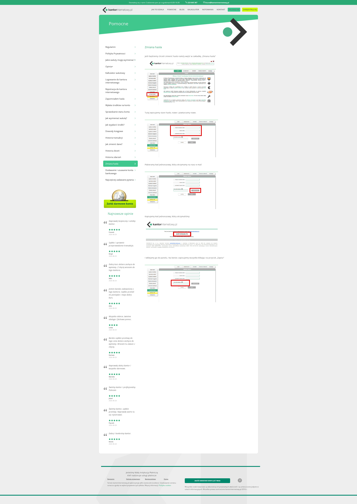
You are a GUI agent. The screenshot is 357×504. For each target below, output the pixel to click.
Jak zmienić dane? (113, 144)
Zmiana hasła (111, 163)
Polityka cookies (165, 485)
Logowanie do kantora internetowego (116, 81)
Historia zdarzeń (113, 157)
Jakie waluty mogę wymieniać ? (120, 60)
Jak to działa (157, 9)
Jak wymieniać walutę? (116, 118)
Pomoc (166, 479)
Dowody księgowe (114, 131)
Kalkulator (193, 9)
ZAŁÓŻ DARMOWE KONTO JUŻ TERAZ (207, 481)
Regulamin (110, 47)
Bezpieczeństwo (150, 479)
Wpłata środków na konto (117, 105)
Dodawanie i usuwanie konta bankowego (119, 172)
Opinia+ (109, 66)
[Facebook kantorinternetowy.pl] (240, 480)
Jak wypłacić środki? (114, 124)
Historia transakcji (114, 137)
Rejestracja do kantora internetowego (116, 91)
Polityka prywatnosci (133, 479)
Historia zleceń (112, 150)
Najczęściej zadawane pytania (119, 179)
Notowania (208, 9)
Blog (181, 9)
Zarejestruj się (250, 9)
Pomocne (171, 9)
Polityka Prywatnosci (115, 53)
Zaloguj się (233, 9)
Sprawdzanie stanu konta (117, 111)
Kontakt (221, 9)
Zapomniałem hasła (114, 98)
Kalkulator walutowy (115, 73)
